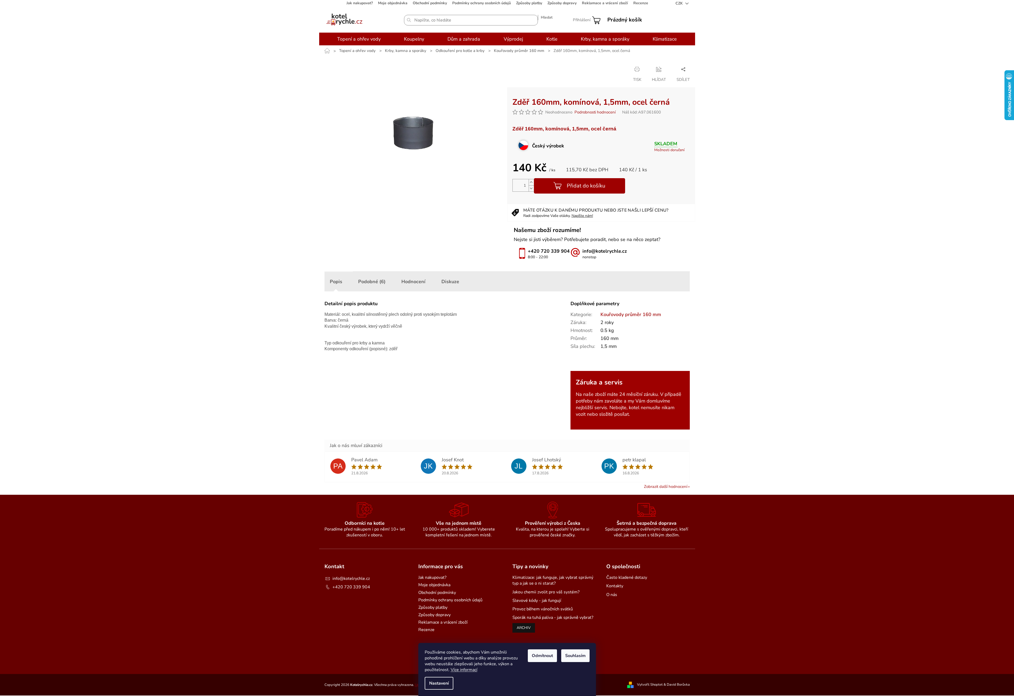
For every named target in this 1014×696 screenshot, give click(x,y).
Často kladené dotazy (626, 577)
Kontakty (614, 586)
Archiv (524, 627)
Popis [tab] (336, 281)
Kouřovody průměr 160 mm (630, 314)
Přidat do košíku (586, 185)
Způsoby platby (529, 3)
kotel (634, 407)
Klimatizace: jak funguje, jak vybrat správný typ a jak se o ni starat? (552, 580)
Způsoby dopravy (562, 3)
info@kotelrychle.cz (351, 578)
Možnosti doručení (669, 149)
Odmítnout (542, 656)
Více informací (464, 670)
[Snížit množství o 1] (531, 188)
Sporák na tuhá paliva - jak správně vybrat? (552, 617)
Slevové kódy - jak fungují (536, 600)
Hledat (546, 17)
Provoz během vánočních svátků (542, 609)
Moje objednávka (392, 3)
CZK (679, 3)
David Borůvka (678, 684)
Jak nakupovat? (359, 3)
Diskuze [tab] (450, 281)
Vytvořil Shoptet (650, 684)
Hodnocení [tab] (413, 281)
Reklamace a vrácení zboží (605, 3)
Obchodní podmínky (430, 3)
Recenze (640, 3)
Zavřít (552, 69)
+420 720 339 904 (351, 587)
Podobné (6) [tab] (371, 281)
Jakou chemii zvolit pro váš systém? (546, 592)
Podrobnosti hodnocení (595, 112)
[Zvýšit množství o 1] (531, 182)
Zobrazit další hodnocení (665, 486)
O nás (611, 595)
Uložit (518, 69)
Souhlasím (575, 656)
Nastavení (439, 683)
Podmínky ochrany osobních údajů (481, 3)
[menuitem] (359, 39)
